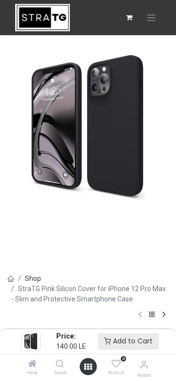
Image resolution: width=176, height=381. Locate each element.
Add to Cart (132, 341)
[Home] (32, 364)
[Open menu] (88, 367)
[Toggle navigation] (151, 17)
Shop (33, 278)
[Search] (60, 364)
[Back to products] (152, 315)
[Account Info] (144, 364)
